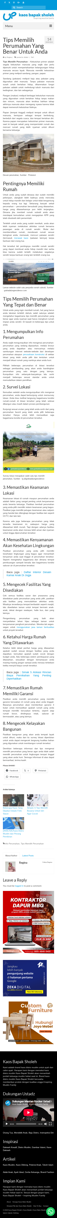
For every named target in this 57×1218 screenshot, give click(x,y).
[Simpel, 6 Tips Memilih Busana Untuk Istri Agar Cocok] (37, 800)
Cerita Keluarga (32, 1172)
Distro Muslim (24, 1147)
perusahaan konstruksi (33, 354)
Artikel (26, 57)
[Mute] (45, 1123)
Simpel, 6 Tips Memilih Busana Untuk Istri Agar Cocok (37, 811)
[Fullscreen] (50, 1123)
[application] (28, 1112)
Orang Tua (8, 1133)
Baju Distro (34, 1133)
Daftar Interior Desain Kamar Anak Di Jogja (29, 574)
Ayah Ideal (19, 1172)
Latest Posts (28, 855)
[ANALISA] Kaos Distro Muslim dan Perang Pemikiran (13, 834)
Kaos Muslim (9, 1165)
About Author (11, 855)
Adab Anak (8, 1172)
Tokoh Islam (47, 1165)
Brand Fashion (47, 1172)
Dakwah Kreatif (10, 1147)
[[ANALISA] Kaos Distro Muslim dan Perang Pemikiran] (13, 823)
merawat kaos (21, 238)
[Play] (6, 1123)
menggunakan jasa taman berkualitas (35, 627)
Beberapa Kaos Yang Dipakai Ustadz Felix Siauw (13, 811)
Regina (9, 57)
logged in (19, 886)
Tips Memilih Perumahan (32, 843)
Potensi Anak (35, 1165)
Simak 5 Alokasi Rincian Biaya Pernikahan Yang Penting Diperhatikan (29, 675)
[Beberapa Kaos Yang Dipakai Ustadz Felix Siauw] (13, 800)
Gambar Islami (38, 1147)
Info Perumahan (12, 843)
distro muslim (32, 1067)
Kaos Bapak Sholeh (12, 1189)
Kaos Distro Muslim (39, 1210)
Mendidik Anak (20, 1133)
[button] (50, 1211)
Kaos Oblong (22, 1165)
